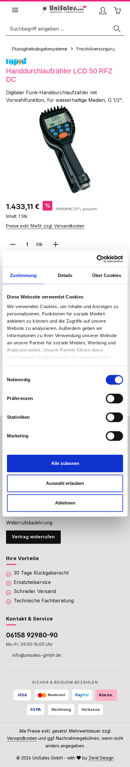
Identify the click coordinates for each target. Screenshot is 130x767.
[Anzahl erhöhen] (55, 244)
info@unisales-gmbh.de (36, 655)
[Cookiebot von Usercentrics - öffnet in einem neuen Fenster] (96, 259)
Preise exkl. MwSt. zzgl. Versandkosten (45, 225)
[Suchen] (117, 29)
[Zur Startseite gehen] (65, 10)
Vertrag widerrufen (33, 537)
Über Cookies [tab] (106, 275)
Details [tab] (65, 275)
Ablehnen (65, 502)
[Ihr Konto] (103, 10)
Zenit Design (101, 757)
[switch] (114, 398)
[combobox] (58, 29)
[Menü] (15, 10)
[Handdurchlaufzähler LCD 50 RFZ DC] (65, 149)
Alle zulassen (65, 463)
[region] (65, 149)
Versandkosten (22, 738)
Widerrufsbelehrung (29, 523)
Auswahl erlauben (65, 483)
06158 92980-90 (32, 635)
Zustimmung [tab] (23, 275)
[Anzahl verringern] (12, 244)
